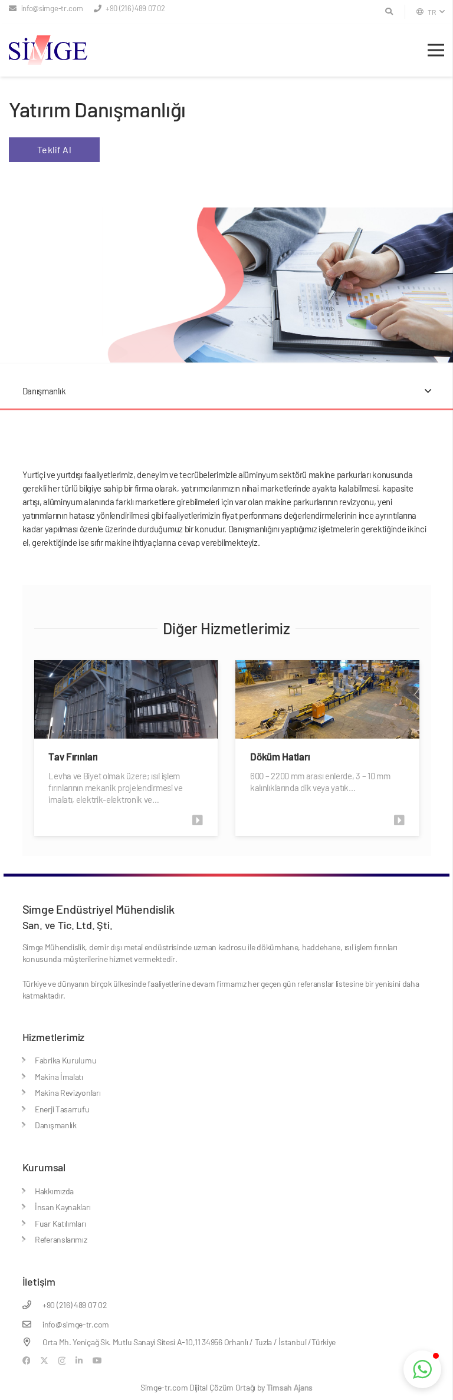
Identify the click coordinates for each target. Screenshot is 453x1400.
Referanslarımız (61, 1239)
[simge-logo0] (48, 50)
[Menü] (436, 50)
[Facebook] (26, 1360)
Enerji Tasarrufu (62, 1109)
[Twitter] (44, 1360)
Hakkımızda (54, 1191)
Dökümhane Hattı (287, 756)
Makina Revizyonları (67, 1093)
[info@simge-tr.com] (32, 1324)
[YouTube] (97, 1360)
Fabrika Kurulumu (65, 1060)
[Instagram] (62, 1360)
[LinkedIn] (79, 1360)
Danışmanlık (56, 1125)
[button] (430, 12)
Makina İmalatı (59, 1077)
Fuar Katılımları (60, 1223)
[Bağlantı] (200, 820)
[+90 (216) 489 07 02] (32, 1305)
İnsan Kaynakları (62, 1207)
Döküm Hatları (79, 756)
